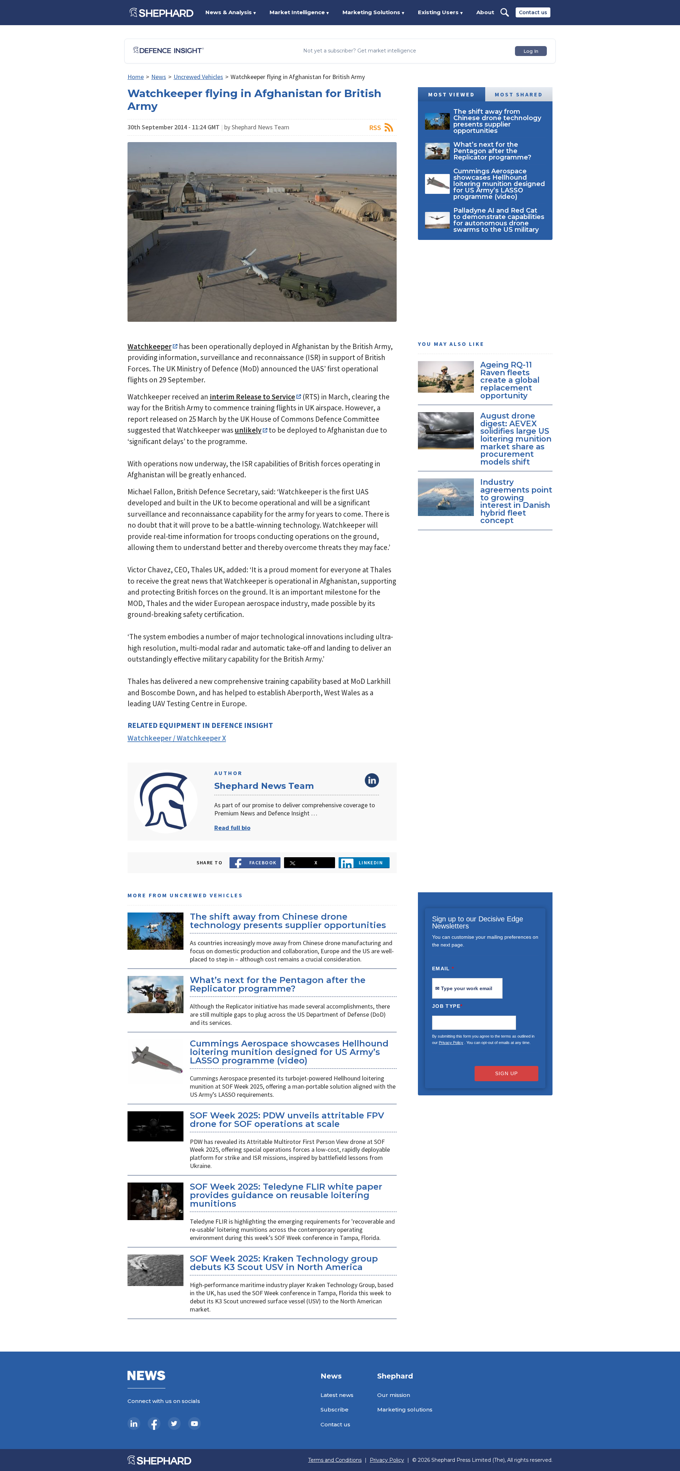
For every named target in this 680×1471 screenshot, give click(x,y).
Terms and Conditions (335, 1460)
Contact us (533, 12)
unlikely (248, 430)
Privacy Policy (451, 1042)
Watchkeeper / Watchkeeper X (177, 738)
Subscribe (334, 1409)
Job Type (447, 1006)
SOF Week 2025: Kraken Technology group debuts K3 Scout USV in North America (284, 1262)
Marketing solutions (404, 1409)
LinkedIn (372, 780)
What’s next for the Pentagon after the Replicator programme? (278, 984)
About (485, 12)
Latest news (337, 1395)
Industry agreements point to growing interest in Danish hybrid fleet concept (516, 501)
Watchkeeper (149, 346)
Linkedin (371, 862)
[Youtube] (194, 1423)
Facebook (263, 862)
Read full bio (232, 828)
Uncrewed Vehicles (198, 77)
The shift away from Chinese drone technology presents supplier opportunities (288, 920)
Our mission (393, 1395)
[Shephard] (161, 12)
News (158, 77)
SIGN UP (506, 1073)
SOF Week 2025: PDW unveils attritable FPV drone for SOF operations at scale (287, 1119)
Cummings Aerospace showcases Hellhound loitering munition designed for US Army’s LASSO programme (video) (289, 1052)
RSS (375, 127)
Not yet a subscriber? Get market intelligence (359, 51)
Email (443, 968)
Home (136, 77)
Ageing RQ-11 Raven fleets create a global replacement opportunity (509, 380)
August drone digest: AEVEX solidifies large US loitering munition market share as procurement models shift (515, 438)
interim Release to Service (252, 397)
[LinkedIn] (134, 1423)
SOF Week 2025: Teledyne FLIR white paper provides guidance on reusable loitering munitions (286, 1195)
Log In (530, 51)
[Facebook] (154, 1423)
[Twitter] (174, 1423)
